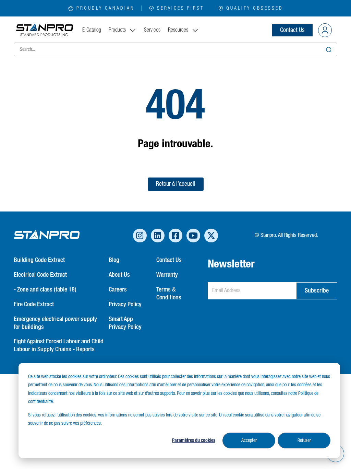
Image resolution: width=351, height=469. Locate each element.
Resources (178, 30)
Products (117, 30)
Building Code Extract (39, 260)
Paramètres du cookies (193, 440)
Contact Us (292, 30)
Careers (118, 290)
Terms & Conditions (168, 293)
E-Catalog (91, 30)
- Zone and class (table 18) (45, 290)
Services (152, 30)
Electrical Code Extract (40, 275)
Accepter (249, 440)
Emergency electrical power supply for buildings (55, 323)
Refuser (304, 440)
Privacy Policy (125, 304)
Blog (114, 260)
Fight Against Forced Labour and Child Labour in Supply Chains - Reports (59, 345)
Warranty (167, 275)
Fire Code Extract (34, 304)
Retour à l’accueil (175, 184)
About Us (119, 275)
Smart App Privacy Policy (125, 323)
